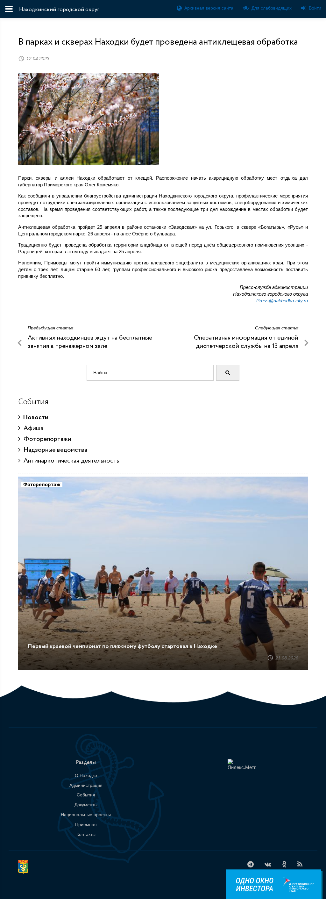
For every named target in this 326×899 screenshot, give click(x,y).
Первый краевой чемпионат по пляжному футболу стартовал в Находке (122, 646)
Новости (34, 417)
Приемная (86, 824)
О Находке (86, 775)
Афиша (31, 428)
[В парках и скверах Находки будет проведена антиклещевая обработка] (88, 119)
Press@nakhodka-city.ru (282, 300)
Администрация (86, 785)
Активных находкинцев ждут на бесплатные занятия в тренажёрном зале (90, 342)
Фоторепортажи (45, 439)
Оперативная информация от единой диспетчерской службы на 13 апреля (246, 342)
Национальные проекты (86, 814)
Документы (85, 804)
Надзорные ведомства (53, 450)
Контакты (86, 834)
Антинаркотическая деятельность (69, 460)
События (86, 794)
